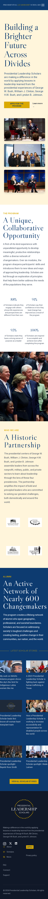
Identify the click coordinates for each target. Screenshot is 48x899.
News (9, 857)
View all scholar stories (24, 781)
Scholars (10, 852)
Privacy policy (31, 855)
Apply (30, 847)
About (9, 847)
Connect (6, 870)
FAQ (4, 865)
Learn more (37, 104)
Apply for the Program (16, 105)
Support (6, 875)
